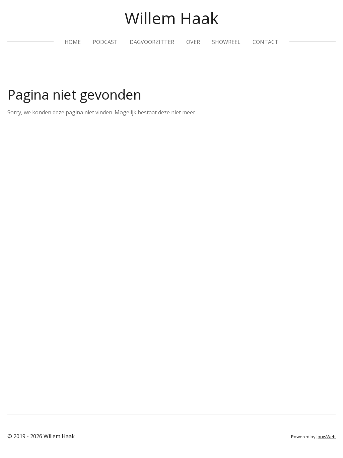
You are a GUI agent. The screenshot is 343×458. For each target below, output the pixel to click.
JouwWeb (326, 437)
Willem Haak (171, 18)
